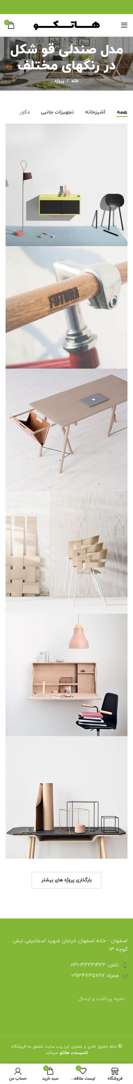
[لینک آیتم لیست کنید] (66, 965)
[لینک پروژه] (66, 185)
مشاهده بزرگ (11, 129)
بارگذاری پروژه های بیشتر (66, 880)
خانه (75, 81)
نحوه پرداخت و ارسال (101, 998)
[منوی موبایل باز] (124, 25)
